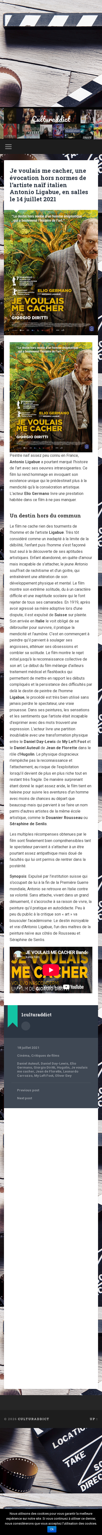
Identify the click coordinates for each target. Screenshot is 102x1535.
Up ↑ (94, 1419)
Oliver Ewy (63, 1075)
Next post (24, 1098)
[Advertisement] (51, 53)
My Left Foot (43, 1075)
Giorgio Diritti (44, 1067)
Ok (52, 1529)
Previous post (28, 1090)
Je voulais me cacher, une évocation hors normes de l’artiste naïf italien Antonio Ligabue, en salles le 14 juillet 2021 (49, 185)
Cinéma (23, 1055)
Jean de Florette (48, 1071)
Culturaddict (51, 119)
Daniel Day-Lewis (54, 1063)
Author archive (25, 1026)
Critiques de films (45, 1055)
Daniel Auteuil (28, 1063)
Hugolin (63, 1067)
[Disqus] (51, 1175)
